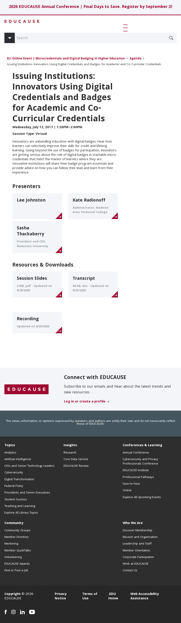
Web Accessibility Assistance (144, 596)
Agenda (135, 58)
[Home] (22, 21)
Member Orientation (136, 550)
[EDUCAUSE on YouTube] (32, 612)
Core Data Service (76, 459)
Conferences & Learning (142, 445)
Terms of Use (89, 596)
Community (13, 523)
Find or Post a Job (16, 570)
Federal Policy (13, 486)
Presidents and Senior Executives (27, 492)
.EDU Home (113, 596)
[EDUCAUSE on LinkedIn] (22, 612)
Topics (9, 445)
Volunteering (13, 557)
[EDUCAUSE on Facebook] (5, 612)
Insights (70, 445)
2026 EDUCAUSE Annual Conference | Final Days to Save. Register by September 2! (90, 7)
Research (70, 452)
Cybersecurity (13, 472)
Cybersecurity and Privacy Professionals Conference (140, 461)
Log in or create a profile (84, 402)
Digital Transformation (19, 479)
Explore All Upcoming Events (142, 497)
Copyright (12, 594)
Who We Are (133, 523)
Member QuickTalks (17, 550)
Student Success (15, 499)
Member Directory (16, 537)
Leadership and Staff (137, 543)
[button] (126, 28)
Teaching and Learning (19, 506)
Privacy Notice (60, 596)
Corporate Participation (138, 557)
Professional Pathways (138, 477)
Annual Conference (136, 452)
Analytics (10, 452)
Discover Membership (137, 530)
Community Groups (17, 530)
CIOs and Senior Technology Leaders (29, 466)
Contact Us (130, 570)
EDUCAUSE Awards (17, 564)
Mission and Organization (140, 537)
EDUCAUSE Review (76, 466)
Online (127, 490)
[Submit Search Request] (171, 38)
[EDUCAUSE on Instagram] (13, 612)
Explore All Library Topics (21, 513)
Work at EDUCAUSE (136, 564)
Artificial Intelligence (17, 459)
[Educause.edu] (26, 389)
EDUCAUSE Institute (136, 470)
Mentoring (11, 543)
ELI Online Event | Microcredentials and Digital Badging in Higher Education (66, 58)
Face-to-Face (131, 484)
